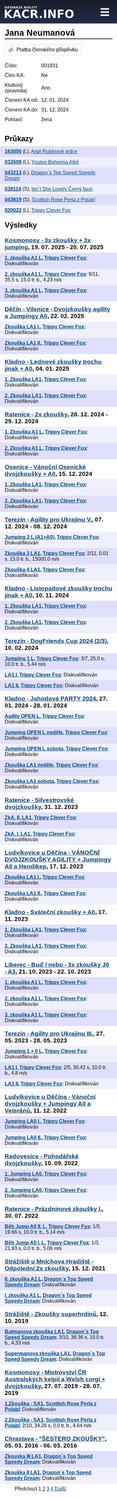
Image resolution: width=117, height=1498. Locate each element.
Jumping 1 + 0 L (23, 1051)
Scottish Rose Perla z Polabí (63, 199)
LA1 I (11, 674)
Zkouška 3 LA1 (22, 553)
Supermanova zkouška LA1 (37, 1353)
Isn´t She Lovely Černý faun (62, 189)
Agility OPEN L (22, 716)
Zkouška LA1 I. (22, 326)
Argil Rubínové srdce (54, 151)
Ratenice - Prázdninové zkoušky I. (53, 1209)
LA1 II (11, 685)
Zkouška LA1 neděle (29, 765)
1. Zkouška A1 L (23, 432)
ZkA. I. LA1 (17, 834)
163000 (13, 151)
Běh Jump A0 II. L (25, 1226)
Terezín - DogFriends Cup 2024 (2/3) (56, 641)
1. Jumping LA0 (23, 1173)
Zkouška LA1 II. (23, 343)
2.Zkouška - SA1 (24, 1420)
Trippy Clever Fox (51, 210)
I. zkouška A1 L (22, 1295)
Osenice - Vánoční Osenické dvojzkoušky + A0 (45, 470)
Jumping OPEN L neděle (34, 732)
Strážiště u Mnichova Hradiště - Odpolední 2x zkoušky (49, 1265)
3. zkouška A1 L (23, 290)
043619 (13, 199)
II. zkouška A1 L (23, 1279)
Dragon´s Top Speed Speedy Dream (52, 1334)
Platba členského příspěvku (47, 49)
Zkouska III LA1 (23, 1456)
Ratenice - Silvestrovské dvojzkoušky (39, 803)
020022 (13, 210)
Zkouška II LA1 (22, 1472)
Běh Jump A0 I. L (25, 1242)
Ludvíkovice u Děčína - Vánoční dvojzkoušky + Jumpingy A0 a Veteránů (50, 1104)
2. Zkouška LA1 (23, 395)
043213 (13, 172)
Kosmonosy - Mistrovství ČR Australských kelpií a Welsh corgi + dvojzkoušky (55, 1379)
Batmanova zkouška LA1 (34, 1331)
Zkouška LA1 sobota (29, 781)
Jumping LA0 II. (23, 1137)
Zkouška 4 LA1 (22, 569)
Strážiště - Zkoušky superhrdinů (50, 1314)
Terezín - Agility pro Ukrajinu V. (48, 519)
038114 (13, 189)
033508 (13, 162)
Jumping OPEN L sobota (34, 748)
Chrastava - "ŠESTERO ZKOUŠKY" (55, 1438)
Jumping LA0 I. (22, 1121)
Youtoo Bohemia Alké (55, 162)
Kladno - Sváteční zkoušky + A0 (50, 912)
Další (60, 1488)
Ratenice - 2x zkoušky (36, 414)
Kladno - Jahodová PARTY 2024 (50, 698)
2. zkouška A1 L (23, 274)
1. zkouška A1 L (23, 257)
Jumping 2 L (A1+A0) (29, 537)
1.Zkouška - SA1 (24, 1403)
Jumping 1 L (19, 658)
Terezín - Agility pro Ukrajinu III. (49, 1033)
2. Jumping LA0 (23, 1190)
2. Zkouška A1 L (23, 448)
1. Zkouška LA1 (23, 379)
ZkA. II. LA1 (18, 817)
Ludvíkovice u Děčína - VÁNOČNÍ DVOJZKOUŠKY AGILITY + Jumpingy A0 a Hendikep (58, 859)
